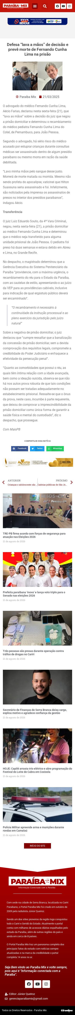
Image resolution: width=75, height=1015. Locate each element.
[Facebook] (57, 6)
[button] (35, 6)
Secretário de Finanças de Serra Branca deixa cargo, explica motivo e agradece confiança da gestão (35, 711)
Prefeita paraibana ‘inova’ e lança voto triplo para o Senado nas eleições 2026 (34, 594)
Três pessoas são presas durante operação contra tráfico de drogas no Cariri (33, 652)
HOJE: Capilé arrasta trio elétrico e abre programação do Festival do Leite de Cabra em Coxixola (37, 770)
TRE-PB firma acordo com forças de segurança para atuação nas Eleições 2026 (34, 535)
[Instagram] (69, 6)
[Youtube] (63, 6)
